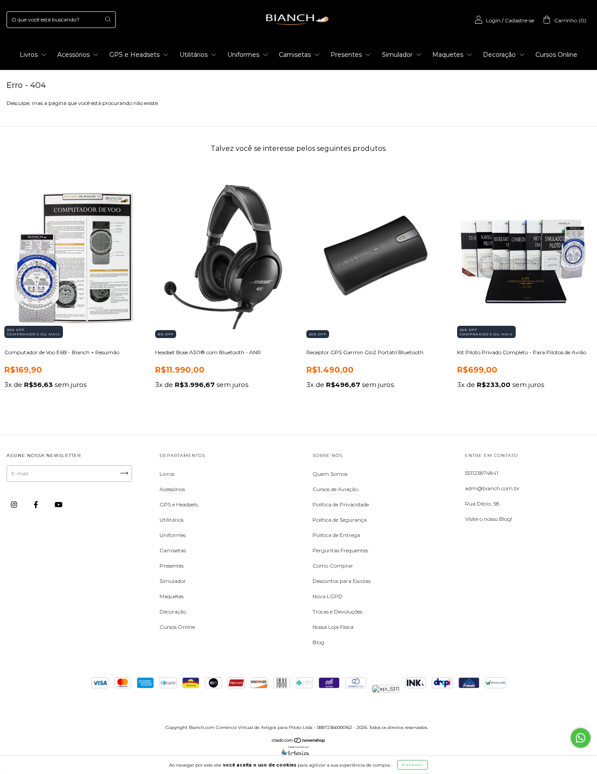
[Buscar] (108, 19)
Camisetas (295, 55)
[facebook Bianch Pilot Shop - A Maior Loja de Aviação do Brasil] (36, 504)
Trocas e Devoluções (337, 611)
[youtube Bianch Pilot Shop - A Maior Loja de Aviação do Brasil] (58, 504)
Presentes (347, 55)
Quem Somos (329, 474)
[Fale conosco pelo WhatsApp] (580, 738)
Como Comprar (332, 565)
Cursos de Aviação (335, 489)
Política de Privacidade (340, 504)
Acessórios (74, 55)
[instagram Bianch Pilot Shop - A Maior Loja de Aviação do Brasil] (15, 504)
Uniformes (244, 55)
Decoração (500, 55)
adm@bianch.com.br (492, 488)
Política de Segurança (339, 519)
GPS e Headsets (135, 55)
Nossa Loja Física (333, 627)
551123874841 (481, 473)
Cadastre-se (519, 20)
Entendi (412, 765)
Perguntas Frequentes (340, 550)
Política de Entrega (336, 535)
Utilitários (194, 55)
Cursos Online (556, 55)
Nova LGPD (327, 596)
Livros (29, 55)
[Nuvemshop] (298, 741)
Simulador (398, 55)
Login (493, 20)
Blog (318, 642)
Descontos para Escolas (341, 581)
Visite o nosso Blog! (488, 519)
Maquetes (448, 55)
